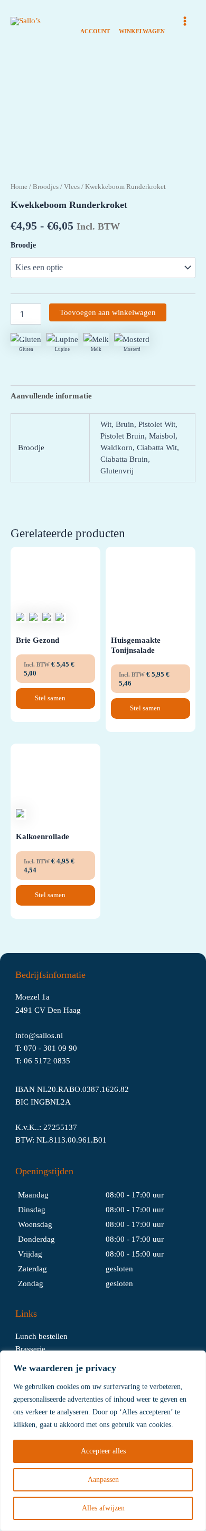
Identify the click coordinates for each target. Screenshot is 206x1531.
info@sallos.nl (39, 1035)
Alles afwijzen (103, 1508)
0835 (61, 1061)
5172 (43, 1061)
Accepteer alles (103, 1451)
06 (29, 1061)
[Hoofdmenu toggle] (184, 21)
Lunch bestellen (41, 1336)
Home (19, 187)
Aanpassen (103, 1480)
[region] (103, 1441)
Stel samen (51, 698)
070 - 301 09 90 (50, 1048)
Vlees (72, 187)
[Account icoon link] (95, 21)
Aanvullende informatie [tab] (51, 396)
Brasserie (30, 1349)
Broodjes (46, 187)
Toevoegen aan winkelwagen (108, 312)
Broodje (23, 245)
